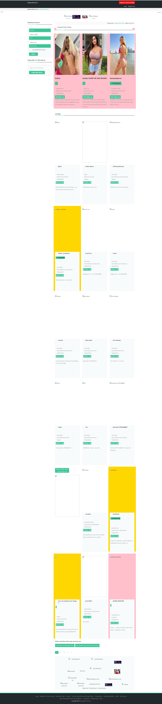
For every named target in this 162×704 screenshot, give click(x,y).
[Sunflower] (122, 489)
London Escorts (102, 688)
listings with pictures (38, 50)
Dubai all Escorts (33, 2)
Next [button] (134, 29)
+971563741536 (116, 518)
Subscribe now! (36, 72)
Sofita (57, 78)
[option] (67, 71)
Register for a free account (47, 696)
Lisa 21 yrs (88, 253)
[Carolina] (94, 489)
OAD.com (82, 671)
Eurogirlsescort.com (94, 684)
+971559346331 (116, 83)
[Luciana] (67, 315)
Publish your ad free (126, 3)
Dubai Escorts (93, 688)
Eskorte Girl (86, 688)
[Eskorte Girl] (125, 684)
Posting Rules (98, 696)
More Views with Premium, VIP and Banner (71, 698)
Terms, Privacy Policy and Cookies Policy (82, 696)
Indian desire (89, 166)
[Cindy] (67, 402)
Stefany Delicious (118, 166)
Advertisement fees (109, 696)
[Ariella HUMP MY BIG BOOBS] (94, 54)
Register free (131, 6)
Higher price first (129, 23)
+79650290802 (61, 257)
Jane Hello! (88, 601)
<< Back (1, 12)
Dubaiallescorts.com (85, 701)
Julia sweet (88, 340)
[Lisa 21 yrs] (94, 228)
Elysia (60, 166)
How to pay (123, 696)
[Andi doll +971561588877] (122, 402)
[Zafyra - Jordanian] (67, 228)
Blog (101, 698)
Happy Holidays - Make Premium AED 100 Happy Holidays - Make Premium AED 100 (62, 470)
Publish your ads (60, 696)
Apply (33, 54)
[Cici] (94, 402)
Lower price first (119, 23)
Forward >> (159, 12)
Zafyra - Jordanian (63, 253)
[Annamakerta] (122, 54)
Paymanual (86, 698)
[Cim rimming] (122, 315)
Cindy (60, 427)
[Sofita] (67, 54)
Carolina (88, 514)
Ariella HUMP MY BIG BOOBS (94, 78)
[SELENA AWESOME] (122, 576)
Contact (68, 696)
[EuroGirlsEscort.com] (68, 17)
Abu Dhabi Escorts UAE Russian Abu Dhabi (87, 645)
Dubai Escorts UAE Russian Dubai (65, 645)
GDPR (116, 696)
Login (125, 6)
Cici (86, 427)
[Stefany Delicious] (122, 142)
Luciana (60, 340)
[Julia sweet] (94, 315)
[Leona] (122, 228)
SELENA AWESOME (118, 601)
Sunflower (116, 514)
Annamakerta (116, 78)
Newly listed (110, 23)
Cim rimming (117, 340)
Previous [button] (55, 29)
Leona (115, 253)
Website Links (94, 698)
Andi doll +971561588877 (120, 427)
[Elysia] (67, 142)
